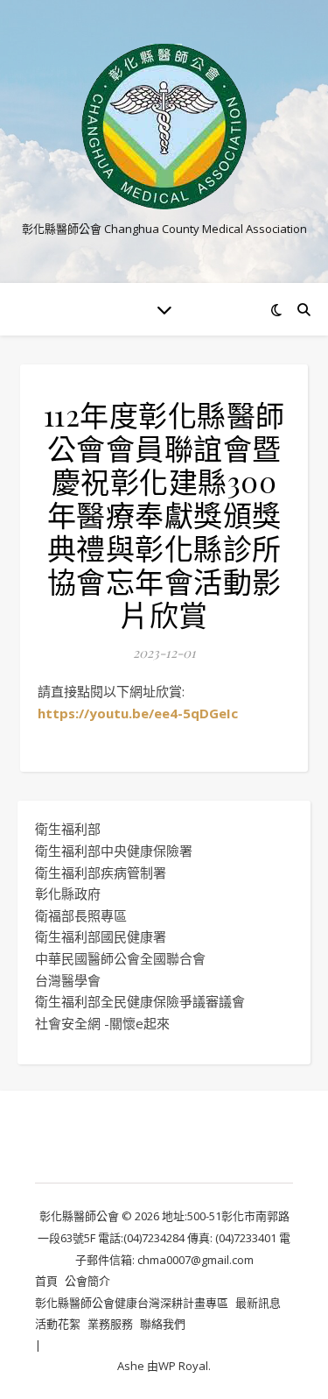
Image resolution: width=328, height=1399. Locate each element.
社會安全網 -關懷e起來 (102, 1023)
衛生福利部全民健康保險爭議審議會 (140, 1001)
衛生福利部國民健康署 (100, 936)
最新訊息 (258, 1303)
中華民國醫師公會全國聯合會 (120, 958)
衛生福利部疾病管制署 (100, 872)
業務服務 (110, 1324)
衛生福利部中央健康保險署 (113, 850)
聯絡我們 (162, 1324)
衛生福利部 (68, 828)
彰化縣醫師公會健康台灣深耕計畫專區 (131, 1303)
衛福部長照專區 (81, 915)
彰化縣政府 (68, 893)
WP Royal (183, 1366)
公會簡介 (87, 1281)
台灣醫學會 (68, 980)
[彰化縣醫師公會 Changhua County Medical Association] (164, 126)
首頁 (46, 1281)
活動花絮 (57, 1324)
